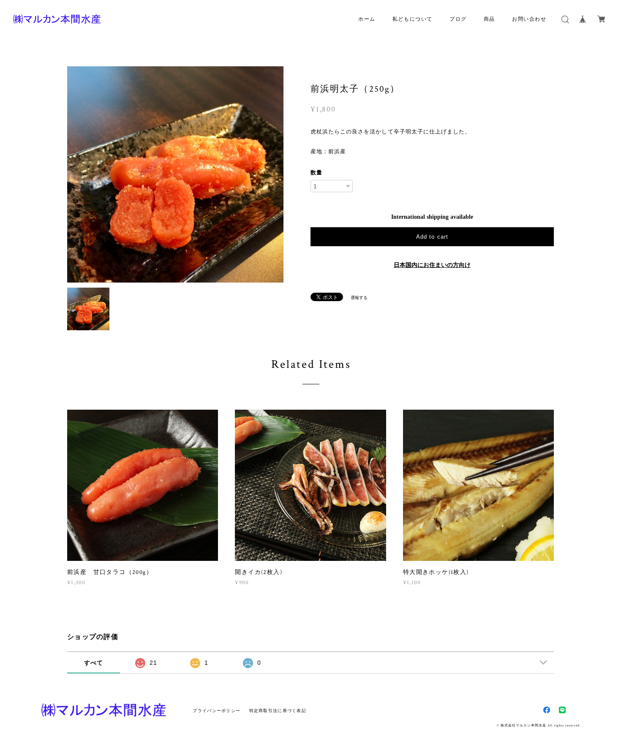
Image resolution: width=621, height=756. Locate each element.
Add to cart (432, 237)
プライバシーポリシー (216, 710)
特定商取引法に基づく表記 (277, 710)
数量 (316, 172)
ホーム (367, 19)
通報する (359, 297)
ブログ (458, 19)
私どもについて (412, 19)
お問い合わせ (529, 19)
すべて (94, 662)
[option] (175, 174)
